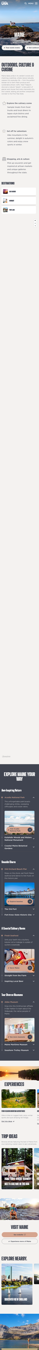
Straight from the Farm (15, 975)
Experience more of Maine (21, 1241)
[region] (19, 488)
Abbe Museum (11, 1002)
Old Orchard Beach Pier (16, 869)
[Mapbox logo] (6, 756)
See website (18, 1235)
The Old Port (11, 909)
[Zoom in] (35, 220)
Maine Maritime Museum (16, 1044)
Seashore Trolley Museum (17, 1050)
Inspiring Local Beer (14, 981)
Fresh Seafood (11, 935)
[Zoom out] (35, 223)
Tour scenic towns (13, 48)
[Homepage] (5, 4)
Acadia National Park (15, 797)
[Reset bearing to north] (35, 226)
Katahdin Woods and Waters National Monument (18, 838)
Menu (31, 3)
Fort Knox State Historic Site (18, 914)
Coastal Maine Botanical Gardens (16, 847)
